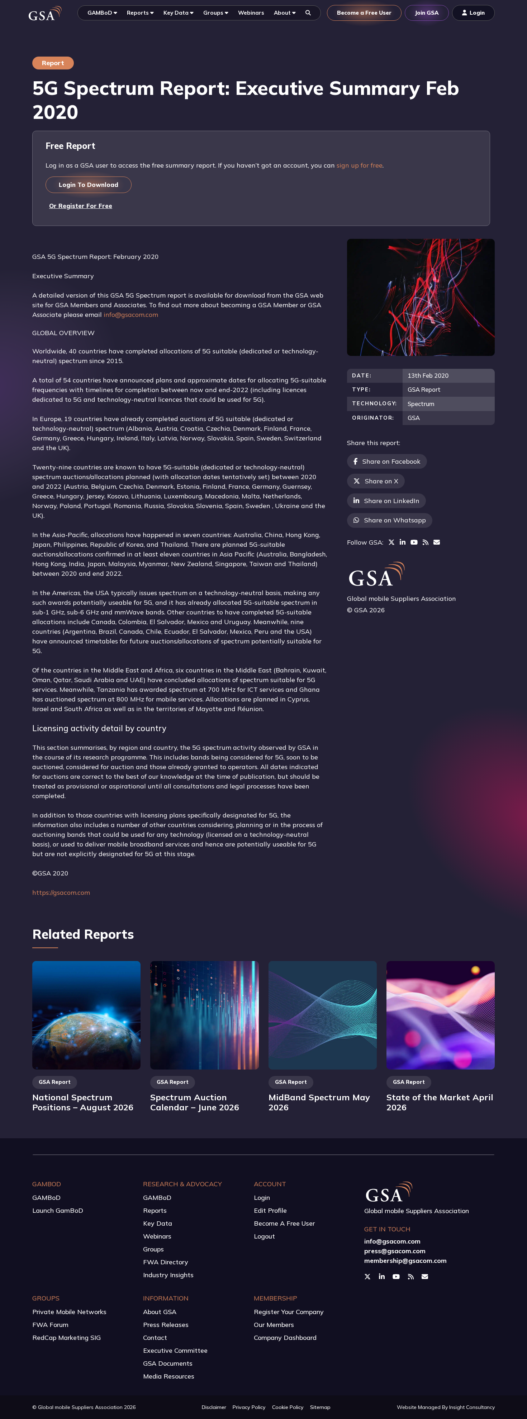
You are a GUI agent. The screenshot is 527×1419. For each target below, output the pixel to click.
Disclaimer (214, 1407)
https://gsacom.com (61, 892)
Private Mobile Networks (69, 1312)
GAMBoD (46, 1197)
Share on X (381, 481)
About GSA (159, 1312)
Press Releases (166, 1325)
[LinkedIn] (402, 542)
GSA (414, 417)
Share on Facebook (391, 461)
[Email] (436, 542)
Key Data (157, 1223)
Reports (155, 1210)
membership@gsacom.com (405, 1260)
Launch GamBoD (57, 1210)
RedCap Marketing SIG (66, 1337)
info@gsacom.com (131, 314)
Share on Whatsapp (395, 520)
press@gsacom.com (395, 1251)
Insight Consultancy (472, 1407)
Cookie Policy (288, 1407)
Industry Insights (168, 1275)
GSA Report (424, 389)
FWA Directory (165, 1262)
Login (262, 1197)
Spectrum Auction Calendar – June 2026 (194, 1102)
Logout (264, 1236)
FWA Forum (50, 1325)
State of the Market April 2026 (439, 1102)
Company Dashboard (285, 1337)
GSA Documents (168, 1363)
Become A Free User (284, 1223)
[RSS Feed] (425, 542)
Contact (155, 1337)
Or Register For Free (80, 205)
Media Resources (168, 1376)
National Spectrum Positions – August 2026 (82, 1102)
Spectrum (421, 403)
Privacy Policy (249, 1407)
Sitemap (320, 1407)
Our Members (274, 1325)
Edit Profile (270, 1210)
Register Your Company (289, 1312)
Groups (153, 1249)
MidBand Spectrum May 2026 (319, 1102)
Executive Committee (175, 1350)
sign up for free (360, 165)
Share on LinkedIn (391, 501)
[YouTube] (414, 542)
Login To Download (88, 184)
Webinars (157, 1236)
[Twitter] (391, 542)
